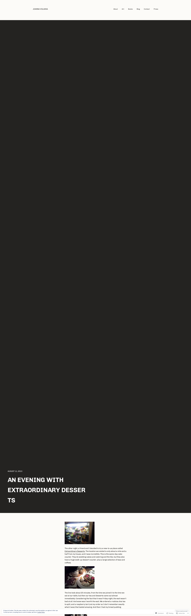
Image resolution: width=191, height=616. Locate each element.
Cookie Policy (41, 612)
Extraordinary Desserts (75, 551)
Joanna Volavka (40, 9)
